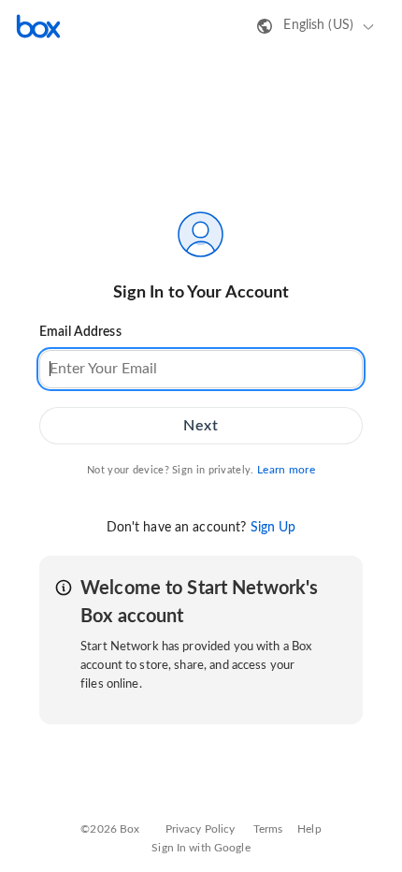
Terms (268, 829)
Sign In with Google (200, 847)
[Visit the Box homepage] (38, 26)
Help (309, 829)
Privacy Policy (200, 829)
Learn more (286, 469)
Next (200, 425)
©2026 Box (109, 829)
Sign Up (273, 527)
